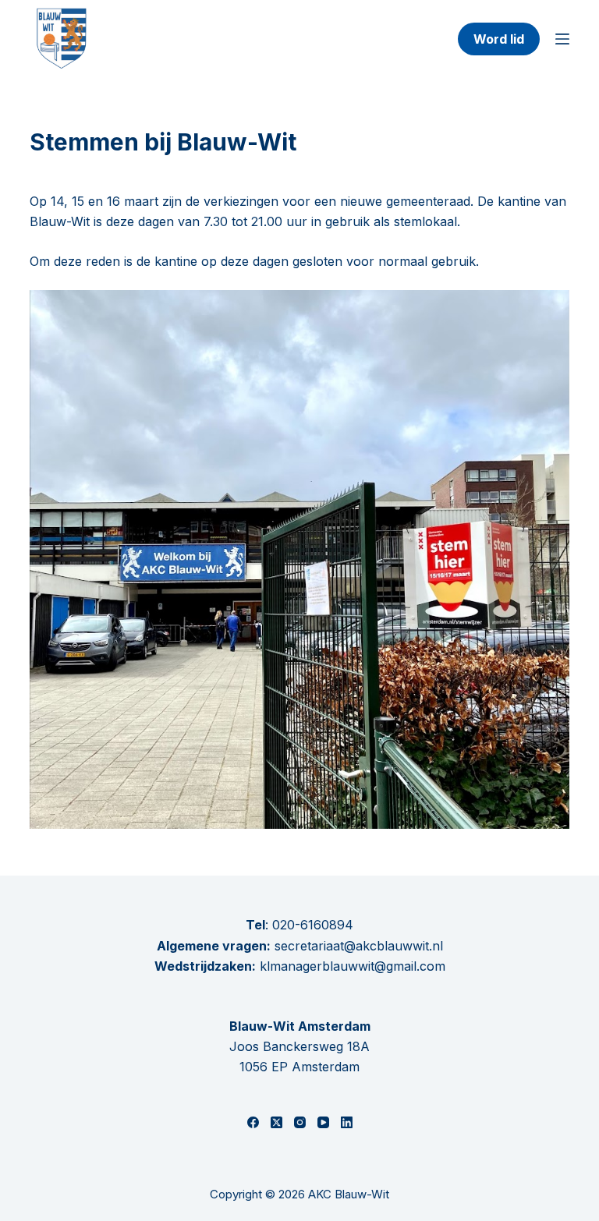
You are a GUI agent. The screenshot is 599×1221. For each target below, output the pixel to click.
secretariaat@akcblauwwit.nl (357, 946)
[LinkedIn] (347, 1122)
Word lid (498, 39)
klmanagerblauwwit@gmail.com (352, 966)
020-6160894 (312, 925)
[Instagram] (300, 1122)
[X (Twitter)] (276, 1122)
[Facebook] (253, 1122)
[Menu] (562, 39)
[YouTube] (323, 1122)
